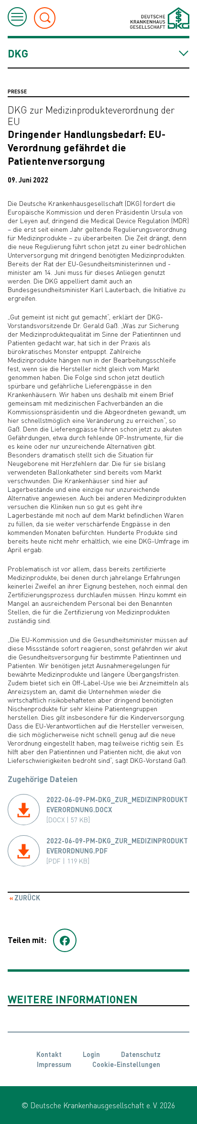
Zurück (26, 897)
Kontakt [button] (49, 1054)
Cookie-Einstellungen (126, 1064)
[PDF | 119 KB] (117, 850)
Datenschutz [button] (141, 1054)
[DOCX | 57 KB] (117, 809)
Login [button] (91, 1054)
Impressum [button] (54, 1064)
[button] (65, 941)
